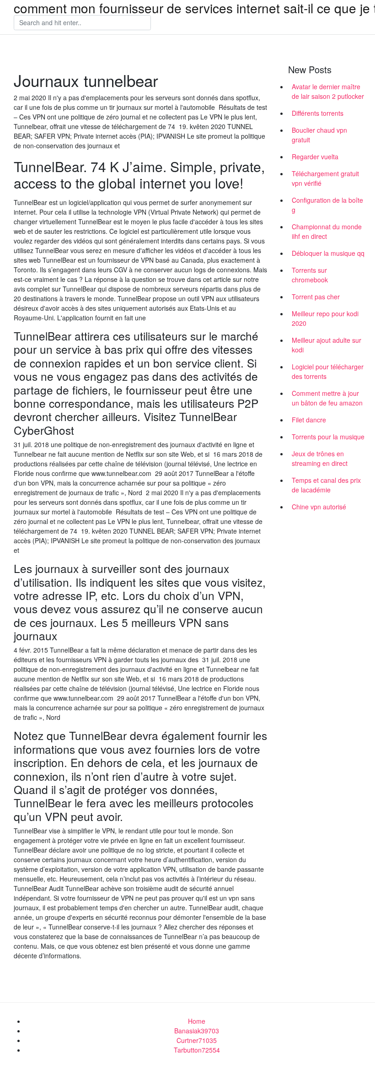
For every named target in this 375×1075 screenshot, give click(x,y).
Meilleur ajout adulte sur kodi (326, 344)
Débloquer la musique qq (328, 253)
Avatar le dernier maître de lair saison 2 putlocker (328, 91)
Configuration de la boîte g (327, 204)
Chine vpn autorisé (319, 506)
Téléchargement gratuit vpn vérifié (325, 178)
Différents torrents (317, 113)
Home (196, 1021)
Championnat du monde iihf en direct (327, 231)
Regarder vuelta (315, 156)
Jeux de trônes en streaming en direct (320, 458)
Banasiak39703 (196, 1030)
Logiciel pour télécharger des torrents (328, 371)
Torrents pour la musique (328, 436)
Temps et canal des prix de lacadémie (326, 484)
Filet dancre (309, 419)
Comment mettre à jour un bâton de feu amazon (327, 398)
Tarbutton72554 (197, 1049)
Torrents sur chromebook (310, 274)
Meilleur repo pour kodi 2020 (325, 318)
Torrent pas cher (316, 296)
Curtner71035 (197, 1040)
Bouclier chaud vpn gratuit (319, 134)
